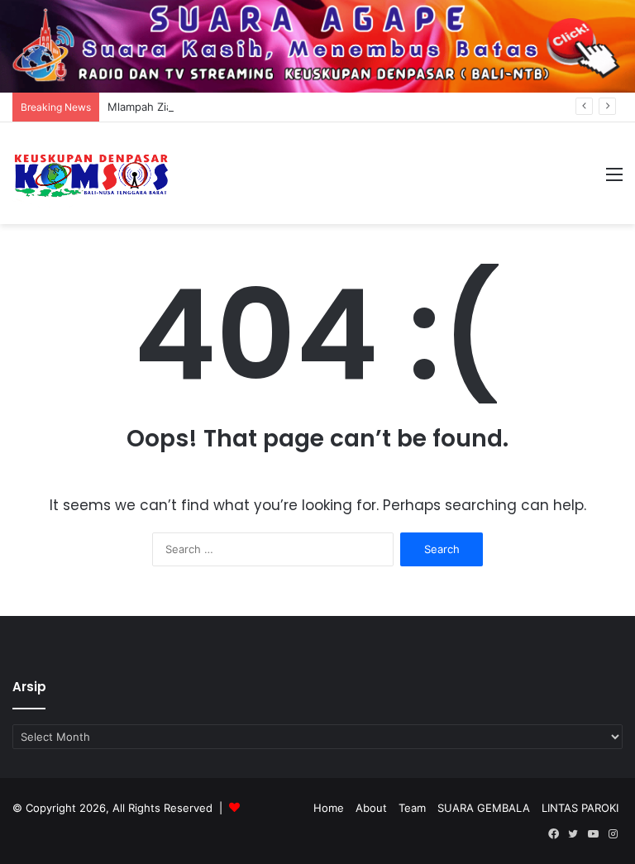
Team (412, 807)
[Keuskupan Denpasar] (90, 173)
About (371, 807)
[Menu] (614, 179)
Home (328, 807)
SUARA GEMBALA (483, 807)
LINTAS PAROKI (580, 807)
